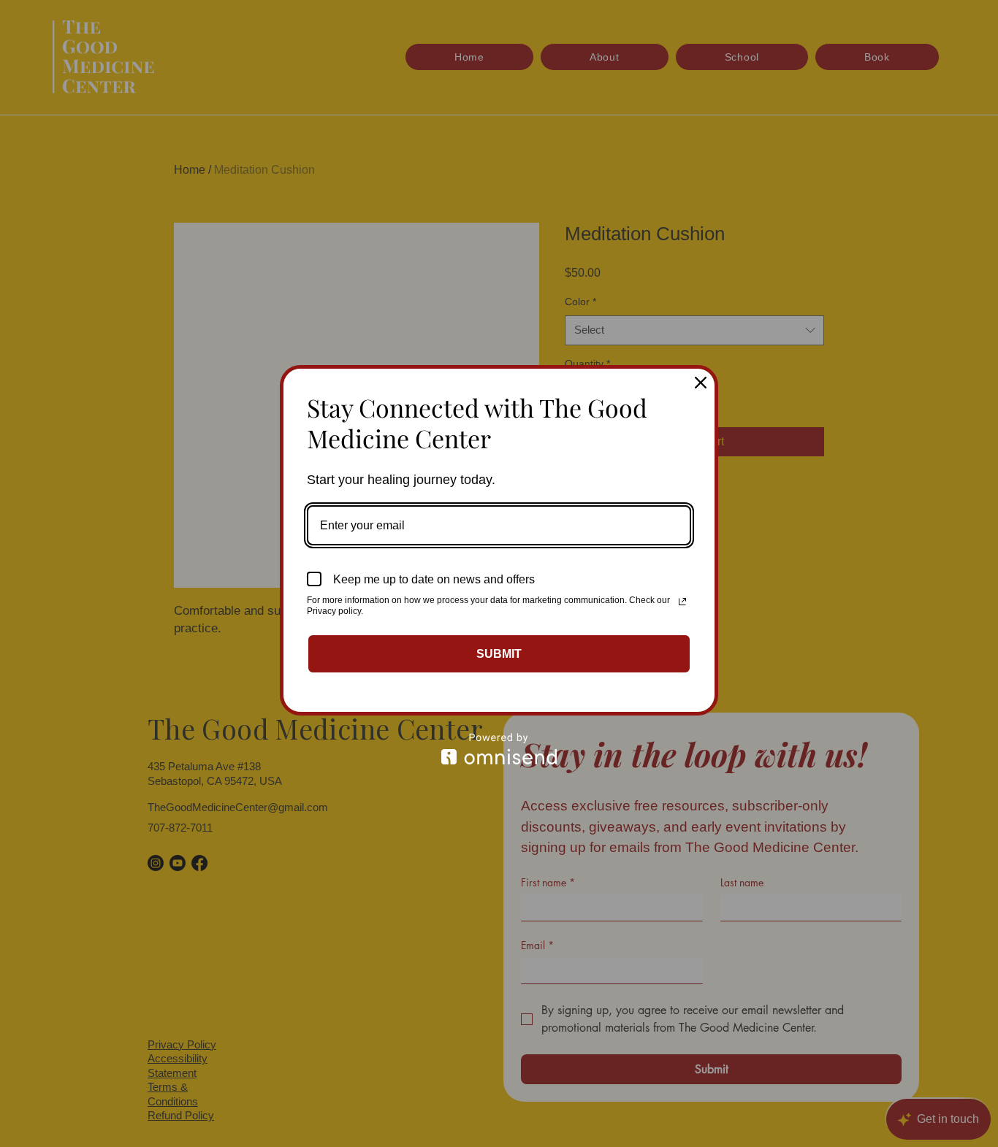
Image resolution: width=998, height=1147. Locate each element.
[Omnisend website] (499, 749)
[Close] (700, 382)
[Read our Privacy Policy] (682, 601)
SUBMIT (499, 654)
